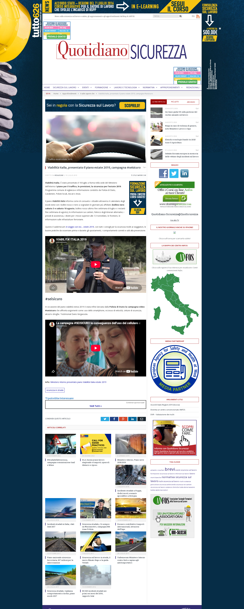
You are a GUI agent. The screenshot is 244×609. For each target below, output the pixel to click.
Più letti (175, 101)
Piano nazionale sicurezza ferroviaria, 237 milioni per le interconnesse (60, 560)
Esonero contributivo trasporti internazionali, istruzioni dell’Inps (130, 526)
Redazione (59, 175)
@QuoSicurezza (188, 214)
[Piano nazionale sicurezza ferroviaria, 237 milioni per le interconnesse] (60, 541)
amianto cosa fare (157, 470)
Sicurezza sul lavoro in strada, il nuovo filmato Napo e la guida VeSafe (96, 560)
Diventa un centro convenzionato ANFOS (168, 409)
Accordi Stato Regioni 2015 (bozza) (165, 404)
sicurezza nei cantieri (183, 485)
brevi (170, 469)
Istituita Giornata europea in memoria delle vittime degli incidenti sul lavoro (182, 155)
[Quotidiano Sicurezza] (122, 52)
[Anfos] (172, 537)
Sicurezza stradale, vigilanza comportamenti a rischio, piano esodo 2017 (61, 593)
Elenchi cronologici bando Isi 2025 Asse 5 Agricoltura (180, 141)
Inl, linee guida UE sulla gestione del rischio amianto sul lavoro (181, 113)
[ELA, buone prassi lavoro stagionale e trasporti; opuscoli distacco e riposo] (95, 444)
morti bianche (156, 477)
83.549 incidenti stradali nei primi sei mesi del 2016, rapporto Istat (94, 593)
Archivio (191, 102)
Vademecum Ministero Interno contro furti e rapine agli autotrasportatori (131, 560)
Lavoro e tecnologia (125, 87)
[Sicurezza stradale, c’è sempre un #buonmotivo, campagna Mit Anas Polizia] (95, 508)
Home (47, 87)
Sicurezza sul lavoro (64, 87)
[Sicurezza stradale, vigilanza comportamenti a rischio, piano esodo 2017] (60, 575)
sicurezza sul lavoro (158, 487)
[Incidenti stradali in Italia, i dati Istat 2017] (60, 508)
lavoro (192, 473)
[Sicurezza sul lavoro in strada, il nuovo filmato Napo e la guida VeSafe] (95, 541)
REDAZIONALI (192, 87)
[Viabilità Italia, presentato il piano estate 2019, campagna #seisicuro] (95, 139)
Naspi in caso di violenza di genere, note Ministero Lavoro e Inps (181, 127)
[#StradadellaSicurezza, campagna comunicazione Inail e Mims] (60, 444)
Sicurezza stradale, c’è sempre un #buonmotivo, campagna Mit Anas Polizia (96, 526)
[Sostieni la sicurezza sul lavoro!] (175, 455)
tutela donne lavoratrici (187, 487)
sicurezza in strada (54, 390)
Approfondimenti (170, 87)
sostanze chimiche (172, 487)
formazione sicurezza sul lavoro (163, 474)
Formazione (101, 87)
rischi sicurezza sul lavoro (169, 481)
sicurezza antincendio (167, 484)
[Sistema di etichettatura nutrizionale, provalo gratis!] (56, 38)
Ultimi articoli (158, 101)
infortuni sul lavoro (182, 474)
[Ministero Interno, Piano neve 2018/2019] (130, 444)
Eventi (85, 87)
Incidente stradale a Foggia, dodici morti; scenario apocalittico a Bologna (129, 493)
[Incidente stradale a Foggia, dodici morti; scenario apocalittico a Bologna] (130, 475)
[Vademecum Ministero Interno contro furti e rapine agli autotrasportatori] (130, 541)
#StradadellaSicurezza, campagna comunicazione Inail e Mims (61, 462)
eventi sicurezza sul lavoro (186, 470)
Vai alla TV (174, 220)
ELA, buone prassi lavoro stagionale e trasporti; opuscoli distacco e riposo (95, 462)
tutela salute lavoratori (159, 490)
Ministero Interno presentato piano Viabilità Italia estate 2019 (78, 382)
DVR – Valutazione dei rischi (162, 414)
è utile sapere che (138, 175)
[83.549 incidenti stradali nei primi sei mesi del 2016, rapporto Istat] (95, 575)
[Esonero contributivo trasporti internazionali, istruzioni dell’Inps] (130, 508)
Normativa (148, 87)
